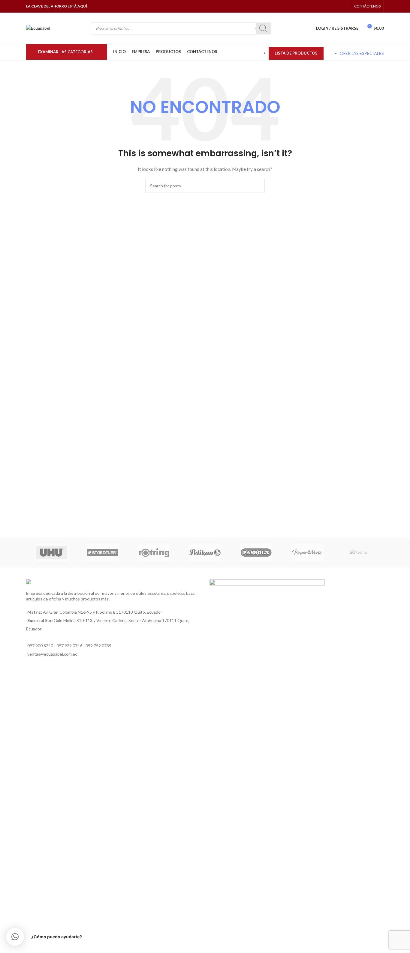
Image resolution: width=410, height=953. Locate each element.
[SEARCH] (258, 185)
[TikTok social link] (344, 6)
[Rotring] (153, 552)
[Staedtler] (102, 552)
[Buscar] (263, 28)
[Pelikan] (205, 552)
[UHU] (51, 552)
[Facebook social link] (321, 6)
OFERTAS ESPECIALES (362, 53)
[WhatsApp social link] (336, 6)
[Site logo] (38, 27)
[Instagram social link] (329, 6)
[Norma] (358, 552)
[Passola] (256, 552)
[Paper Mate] (307, 552)
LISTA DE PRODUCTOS (296, 53)
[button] (15, 937)
